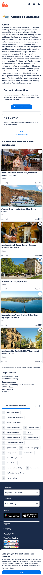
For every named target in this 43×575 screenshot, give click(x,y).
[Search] (29, 4)
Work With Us (9, 534)
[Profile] (38, 4)
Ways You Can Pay (11, 538)
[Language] (34, 4)
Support (7, 524)
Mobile (6, 511)
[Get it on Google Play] (12, 516)
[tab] (16, 406)
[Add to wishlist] (40, 152)
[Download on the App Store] (30, 516)
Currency (7, 499)
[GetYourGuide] (5, 4)
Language (7, 487)
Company (7, 529)
